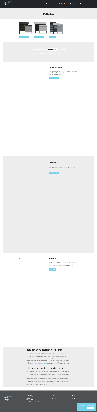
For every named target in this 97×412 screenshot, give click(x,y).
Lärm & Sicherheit (52, 398)
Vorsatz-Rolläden (54, 172)
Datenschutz (74, 396)
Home (38, 4)
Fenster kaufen (52, 395)
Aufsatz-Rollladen (34, 363)
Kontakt (73, 398)
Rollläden (63, 4)
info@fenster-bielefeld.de (34, 401)
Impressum (74, 395)
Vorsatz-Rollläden (24, 37)
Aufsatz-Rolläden (39, 37)
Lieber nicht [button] (82, 408)
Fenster (45, 4)
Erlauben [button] (90, 408)
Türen (53, 4)
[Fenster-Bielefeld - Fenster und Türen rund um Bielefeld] (8, 4)
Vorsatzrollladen (44, 363)
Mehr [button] (93, 405)
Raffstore (53, 37)
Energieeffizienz (52, 396)
